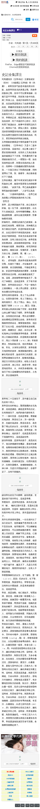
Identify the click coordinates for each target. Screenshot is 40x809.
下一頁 (37, 805)
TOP (27, 805)
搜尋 (21, 393)
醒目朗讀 (20, 54)
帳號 (36, 19)
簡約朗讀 (21, 59)
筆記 (32, 805)
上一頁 (17, 805)
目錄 (22, 805)
